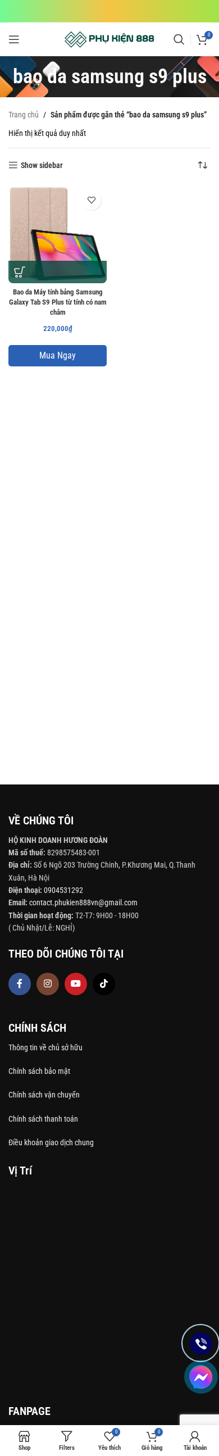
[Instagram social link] (47, 984)
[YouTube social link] (76, 984)
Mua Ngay (57, 355)
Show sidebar (42, 165)
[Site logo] (110, 38)
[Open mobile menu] (14, 39)
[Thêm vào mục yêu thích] (91, 200)
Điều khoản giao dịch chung (51, 1142)
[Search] (179, 39)
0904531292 (63, 890)
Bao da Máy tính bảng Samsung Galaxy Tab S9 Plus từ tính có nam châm (58, 302)
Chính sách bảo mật (39, 1071)
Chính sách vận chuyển (44, 1094)
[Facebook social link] (19, 984)
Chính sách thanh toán (44, 1118)
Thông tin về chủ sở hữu (45, 1047)
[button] (19, 272)
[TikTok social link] (104, 984)
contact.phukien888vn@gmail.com (83, 902)
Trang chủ (23, 114)
